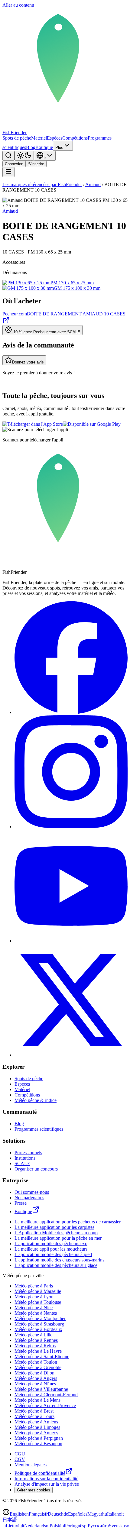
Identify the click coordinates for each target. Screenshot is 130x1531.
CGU (20, 1453)
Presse (21, 1203)
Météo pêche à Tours (34, 1416)
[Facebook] (71, 712)
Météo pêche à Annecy (36, 1432)
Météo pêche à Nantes (36, 1313)
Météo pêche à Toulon (36, 1362)
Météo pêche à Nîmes (35, 1383)
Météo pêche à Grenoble (38, 1367)
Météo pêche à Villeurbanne (41, 1389)
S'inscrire (36, 164)
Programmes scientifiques (39, 1129)
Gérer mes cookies (33, 1490)
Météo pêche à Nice (34, 1307)
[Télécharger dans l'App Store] (32, 424)
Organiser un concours (36, 1168)
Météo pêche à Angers (36, 1378)
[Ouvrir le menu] (8, 172)
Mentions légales (31, 1464)
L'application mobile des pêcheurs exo (51, 1243)
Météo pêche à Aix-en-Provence (45, 1405)
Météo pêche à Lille (33, 1334)
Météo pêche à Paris (34, 1285)
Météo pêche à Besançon (38, 1443)
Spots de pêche (16, 138)
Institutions (25, 1158)
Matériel (39, 138)
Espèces (54, 138)
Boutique (44, 147)
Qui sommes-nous (32, 1192)
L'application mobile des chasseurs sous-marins (59, 1259)
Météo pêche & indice (36, 1100)
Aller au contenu (18, 5)
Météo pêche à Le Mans (37, 1400)
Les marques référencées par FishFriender (42, 184)
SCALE (22, 1163)
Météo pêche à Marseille (38, 1291)
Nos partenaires (29, 1197)
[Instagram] (71, 826)
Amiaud (93, 184)
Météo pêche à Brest (34, 1410)
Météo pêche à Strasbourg (39, 1323)
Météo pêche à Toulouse (38, 1302)
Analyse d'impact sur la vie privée (47, 1484)
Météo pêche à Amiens (36, 1421)
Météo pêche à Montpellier (40, 1318)
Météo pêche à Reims (35, 1345)
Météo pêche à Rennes (36, 1340)
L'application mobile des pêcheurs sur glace (56, 1265)
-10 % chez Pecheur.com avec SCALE (46, 332)
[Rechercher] (8, 156)
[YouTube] (71, 940)
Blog (30, 147)
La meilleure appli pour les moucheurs (51, 1249)
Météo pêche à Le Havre (38, 1351)
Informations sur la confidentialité (46, 1478)
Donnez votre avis (28, 362)
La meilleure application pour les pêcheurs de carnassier (68, 1221)
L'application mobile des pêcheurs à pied (53, 1254)
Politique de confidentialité (40, 1473)
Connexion (14, 164)
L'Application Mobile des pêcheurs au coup (56, 1232)
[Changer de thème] (24, 156)
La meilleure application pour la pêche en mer (58, 1238)
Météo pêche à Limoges (37, 1427)
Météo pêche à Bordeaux (38, 1329)
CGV (20, 1459)
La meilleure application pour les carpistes (54, 1227)
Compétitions (75, 138)
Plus (59, 147)
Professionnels (28, 1152)
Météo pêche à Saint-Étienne (42, 1356)
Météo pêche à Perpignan (39, 1438)
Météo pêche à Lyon (34, 1296)
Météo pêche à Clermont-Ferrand (46, 1394)
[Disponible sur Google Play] (92, 424)
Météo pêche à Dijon (34, 1372)
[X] (71, 1055)
